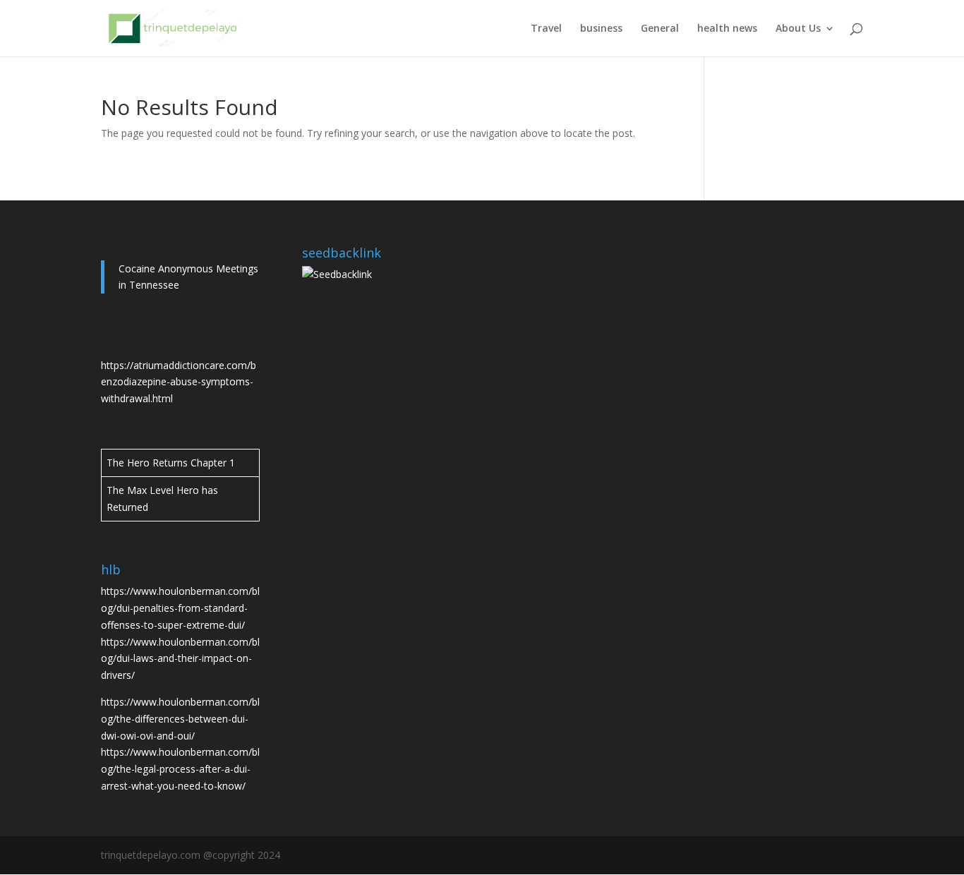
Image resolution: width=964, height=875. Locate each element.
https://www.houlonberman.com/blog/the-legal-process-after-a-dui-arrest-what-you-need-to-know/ (180, 768)
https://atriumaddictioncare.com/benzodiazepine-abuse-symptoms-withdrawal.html (178, 382)
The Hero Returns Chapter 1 (171, 462)
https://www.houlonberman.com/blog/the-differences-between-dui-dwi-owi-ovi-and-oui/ (180, 718)
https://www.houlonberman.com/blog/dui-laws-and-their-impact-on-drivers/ (180, 658)
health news (727, 29)
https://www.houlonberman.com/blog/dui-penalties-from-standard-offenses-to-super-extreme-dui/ (180, 608)
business (601, 29)
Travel (546, 29)
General (660, 29)
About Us (798, 29)
